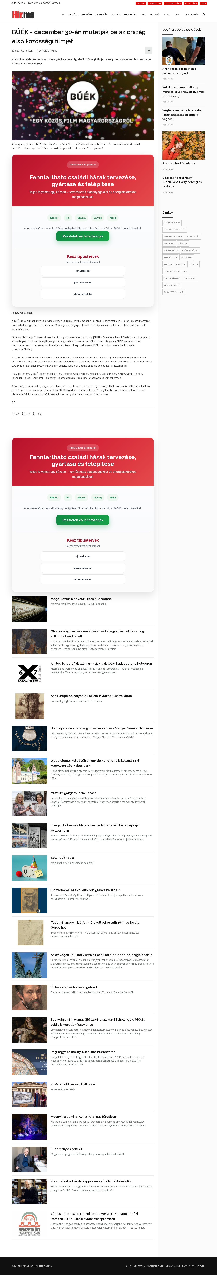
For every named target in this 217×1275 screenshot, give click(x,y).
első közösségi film (175, 271)
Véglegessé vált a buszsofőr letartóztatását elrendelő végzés (182, 115)
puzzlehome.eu (83, 282)
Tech (143, 14)
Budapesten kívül (174, 292)
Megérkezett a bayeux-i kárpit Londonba (81, 599)
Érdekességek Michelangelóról (74, 987)
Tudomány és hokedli (67, 1149)
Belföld (73, 14)
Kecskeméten (171, 250)
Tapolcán (189, 278)
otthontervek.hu (83, 293)
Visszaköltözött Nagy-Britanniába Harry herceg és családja (182, 182)
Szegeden (169, 243)
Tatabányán (193, 236)
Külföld (87, 14)
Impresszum (139, 1266)
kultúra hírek (172, 222)
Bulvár (116, 14)
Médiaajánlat (173, 1266)
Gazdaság (101, 14)
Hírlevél (200, 1266)
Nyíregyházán (190, 250)
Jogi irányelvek (155, 1266)
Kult (167, 14)
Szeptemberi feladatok (178, 163)
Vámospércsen (172, 285)
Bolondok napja (62, 857)
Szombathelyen (173, 236)
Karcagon (186, 257)
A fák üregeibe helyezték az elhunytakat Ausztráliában (91, 696)
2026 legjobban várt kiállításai (73, 1084)
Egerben (193, 264)
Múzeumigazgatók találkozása (73, 793)
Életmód (155, 14)
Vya (22, 50)
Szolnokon (170, 257)
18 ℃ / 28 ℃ (19, 3)
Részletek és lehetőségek (82, 236)
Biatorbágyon (172, 278)
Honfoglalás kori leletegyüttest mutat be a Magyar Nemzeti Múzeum (102, 728)
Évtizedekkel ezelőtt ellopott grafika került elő (85, 890)
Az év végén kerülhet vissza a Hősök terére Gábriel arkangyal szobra (101, 955)
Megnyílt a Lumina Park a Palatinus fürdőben (83, 1116)
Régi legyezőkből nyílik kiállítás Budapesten (83, 1052)
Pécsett (182, 243)
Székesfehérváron (174, 264)
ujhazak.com (83, 270)
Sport (177, 14)
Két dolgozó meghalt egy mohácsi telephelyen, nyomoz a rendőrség (183, 92)
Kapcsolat (188, 1266)
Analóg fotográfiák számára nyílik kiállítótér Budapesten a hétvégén (101, 663)
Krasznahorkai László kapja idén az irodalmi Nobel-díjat (91, 1181)
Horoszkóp (191, 14)
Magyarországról (175, 229)
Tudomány (130, 14)
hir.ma (22, 1266)
